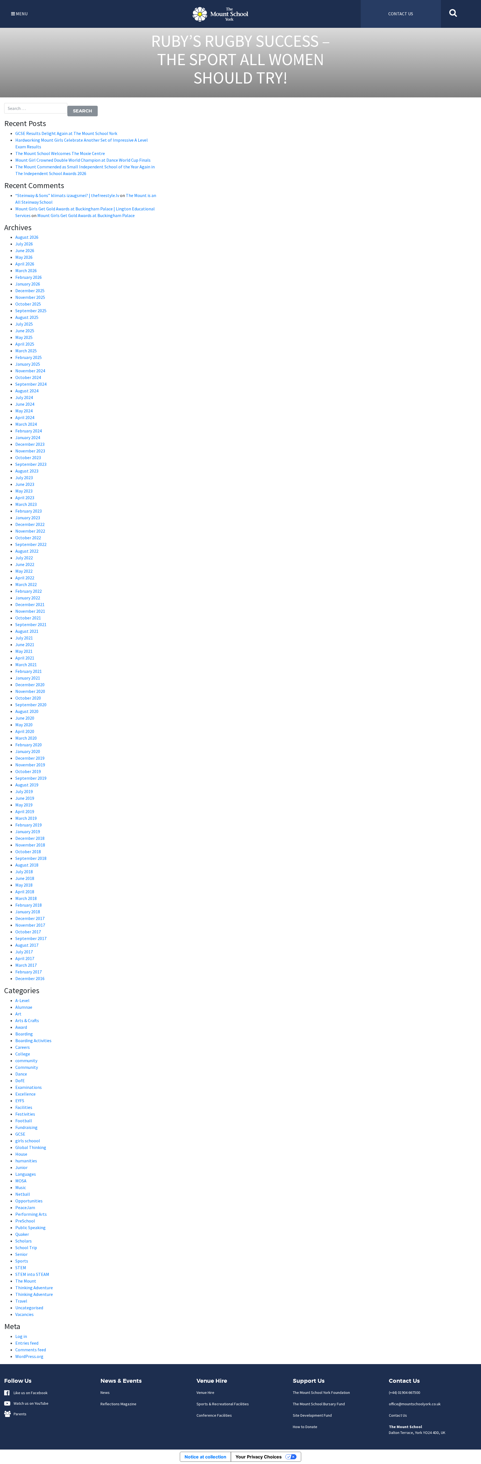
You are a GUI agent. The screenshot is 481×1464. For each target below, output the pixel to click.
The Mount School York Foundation (321, 1392)
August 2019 (26, 785)
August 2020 (26, 711)
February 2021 (28, 671)
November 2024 (30, 370)
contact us (400, 13)
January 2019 (27, 831)
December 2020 (30, 684)
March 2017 (26, 965)
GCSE (20, 1134)
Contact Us (398, 1415)
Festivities (25, 1114)
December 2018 (30, 838)
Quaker (22, 1234)
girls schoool (27, 1140)
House (21, 1154)
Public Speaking (30, 1227)
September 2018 (30, 858)
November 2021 (30, 611)
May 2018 (24, 885)
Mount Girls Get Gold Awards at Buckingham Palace (86, 215)
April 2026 (24, 264)
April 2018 (24, 891)
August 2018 (26, 865)
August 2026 (26, 237)
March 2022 (26, 584)
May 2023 (24, 491)
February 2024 (28, 431)
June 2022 (24, 564)
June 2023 (24, 484)
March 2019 (26, 818)
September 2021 (30, 624)
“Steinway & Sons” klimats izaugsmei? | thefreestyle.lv (67, 195)
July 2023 (24, 477)
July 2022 (24, 557)
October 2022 (28, 537)
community (26, 1060)
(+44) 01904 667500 (404, 1392)
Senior (21, 1254)
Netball (22, 1194)
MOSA (20, 1180)
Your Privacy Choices (258, 1457)
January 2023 (27, 517)
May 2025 (24, 337)
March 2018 (26, 898)
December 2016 (30, 978)
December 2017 (30, 918)
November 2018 (30, 845)
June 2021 (24, 644)
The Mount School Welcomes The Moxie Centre (60, 153)
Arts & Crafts (27, 1020)
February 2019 (28, 825)
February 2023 (28, 511)
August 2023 (26, 471)
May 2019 (24, 805)
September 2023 (30, 464)
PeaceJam (25, 1207)
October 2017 (28, 931)
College (22, 1054)
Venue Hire (205, 1392)
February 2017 (28, 972)
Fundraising (26, 1127)
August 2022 (26, 551)
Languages (25, 1174)
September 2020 (30, 704)
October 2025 (28, 304)
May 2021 (24, 651)
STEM (20, 1267)
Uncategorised (29, 1307)
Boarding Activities (33, 1040)
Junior (21, 1167)
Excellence (25, 1094)
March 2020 (26, 738)
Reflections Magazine (118, 1403)
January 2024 (27, 437)
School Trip (26, 1247)
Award (21, 1027)
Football (23, 1120)
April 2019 (24, 811)
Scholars (23, 1241)
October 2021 (28, 618)
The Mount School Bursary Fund (319, 1403)
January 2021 (27, 678)
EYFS (19, 1100)
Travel (21, 1301)
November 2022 (30, 531)
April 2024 (24, 417)
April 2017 (24, 958)
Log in (21, 1336)
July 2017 (24, 951)
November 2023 (30, 451)
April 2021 (24, 658)
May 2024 (24, 411)
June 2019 (24, 798)
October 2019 (28, 771)
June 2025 (24, 330)
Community (26, 1067)
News (105, 1392)
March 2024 (26, 424)
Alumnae (23, 1007)
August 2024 (26, 390)
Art (18, 1014)
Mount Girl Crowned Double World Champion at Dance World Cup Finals (83, 160)
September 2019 (30, 778)
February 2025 (28, 357)
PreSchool (25, 1221)
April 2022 (24, 577)
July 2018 (24, 871)
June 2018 (24, 878)
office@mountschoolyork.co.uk (415, 1403)
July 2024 (24, 397)
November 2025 (30, 297)
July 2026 (24, 244)
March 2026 (26, 270)
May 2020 (24, 724)
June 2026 (24, 250)
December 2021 (30, 604)
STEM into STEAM (32, 1274)
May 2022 (24, 571)
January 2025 (27, 364)
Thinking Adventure (34, 1287)
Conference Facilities (214, 1415)
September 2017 (30, 938)
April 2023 (24, 497)
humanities (26, 1160)
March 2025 (26, 350)
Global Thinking (30, 1147)
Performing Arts (31, 1214)
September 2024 (30, 384)
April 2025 (24, 344)
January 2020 (27, 751)
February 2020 (28, 744)
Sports (21, 1261)
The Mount (25, 1281)
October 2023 (28, 457)
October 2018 (28, 851)
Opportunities (29, 1201)
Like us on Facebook (29, 1392)
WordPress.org (29, 1356)
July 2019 (24, 791)
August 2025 (26, 317)
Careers (22, 1047)
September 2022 (30, 544)
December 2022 (30, 524)
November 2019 (30, 764)
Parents (18, 1413)
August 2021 (26, 631)
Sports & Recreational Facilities (223, 1403)
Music (20, 1187)
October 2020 (28, 698)
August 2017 (26, 945)
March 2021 (26, 664)
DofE (20, 1080)
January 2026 (27, 284)
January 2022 (27, 598)
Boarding (24, 1034)
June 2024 (24, 404)
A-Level (22, 1000)
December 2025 (30, 290)
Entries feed (26, 1343)
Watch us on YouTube (29, 1403)
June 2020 (24, 718)
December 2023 (30, 444)
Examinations (28, 1087)
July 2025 (24, 324)
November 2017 (30, 925)
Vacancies (24, 1314)
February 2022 (28, 591)
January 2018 (27, 911)
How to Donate (305, 1426)
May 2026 (24, 257)
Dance (21, 1074)
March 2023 (26, 504)
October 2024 (28, 377)
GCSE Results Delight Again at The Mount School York (66, 133)
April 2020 (24, 731)
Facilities (23, 1107)
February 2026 (28, 277)
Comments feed (30, 1349)
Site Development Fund (312, 1415)
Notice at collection (205, 1457)
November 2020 (30, 691)
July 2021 (24, 638)
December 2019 (30, 758)
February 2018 (28, 905)
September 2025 (30, 310)
